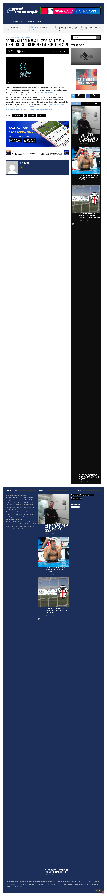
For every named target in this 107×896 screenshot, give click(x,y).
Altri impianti (25, 35)
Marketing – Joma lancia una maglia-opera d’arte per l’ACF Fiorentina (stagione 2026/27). (68, 27)
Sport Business (26, 37)
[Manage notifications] (103, 892)
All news (8, 35)
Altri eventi (16, 35)
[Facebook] (96, 890)
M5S (25, 115)
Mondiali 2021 (32, 115)
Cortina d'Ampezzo (17, 115)
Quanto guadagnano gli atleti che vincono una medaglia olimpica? (89, 177)
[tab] (76, 103)
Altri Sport (34, 35)
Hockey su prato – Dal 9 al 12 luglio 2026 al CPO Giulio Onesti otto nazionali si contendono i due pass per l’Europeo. (44, 28)
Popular (76, 103)
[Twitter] (99, 890)
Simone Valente (41, 115)
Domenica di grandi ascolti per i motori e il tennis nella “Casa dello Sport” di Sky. (93, 27)
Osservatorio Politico (46, 35)
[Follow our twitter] (73, 96)
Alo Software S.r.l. (18, 886)
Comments (96, 103)
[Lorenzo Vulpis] (76, 498)
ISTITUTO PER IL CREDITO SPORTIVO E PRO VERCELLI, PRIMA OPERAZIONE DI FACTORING (89, 215)
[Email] (21, 167)
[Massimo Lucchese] (87, 495)
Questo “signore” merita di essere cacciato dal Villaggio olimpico (89, 477)
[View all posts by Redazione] (19, 51)
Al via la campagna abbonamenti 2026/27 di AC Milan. (18, 26)
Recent (86, 103)
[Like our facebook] (88, 96)
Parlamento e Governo (13, 37)
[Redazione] (75, 495)
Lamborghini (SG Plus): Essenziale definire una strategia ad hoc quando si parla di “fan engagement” (88, 138)
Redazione (24, 51)
